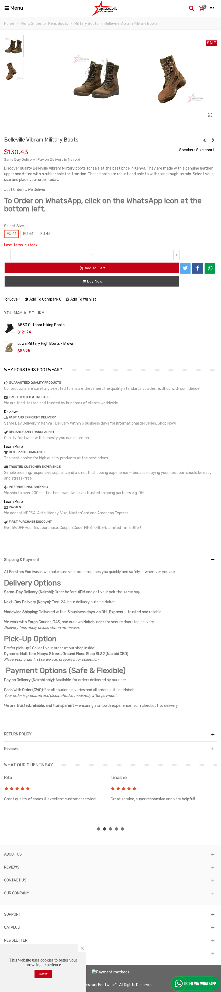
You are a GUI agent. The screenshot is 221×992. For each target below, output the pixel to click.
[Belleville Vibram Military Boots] (210, 115)
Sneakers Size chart (196, 150)
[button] (98, 829)
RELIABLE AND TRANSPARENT (31, 432)
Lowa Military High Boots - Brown (46, 343)
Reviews (11, 412)
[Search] (191, 8)
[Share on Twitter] (185, 268)
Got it (43, 974)
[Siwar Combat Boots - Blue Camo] (213, 140)
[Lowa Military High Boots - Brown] (9, 347)
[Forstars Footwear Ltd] (104, 8)
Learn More (13, 447)
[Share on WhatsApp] (210, 268)
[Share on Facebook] (197, 268)
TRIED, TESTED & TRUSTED (29, 397)
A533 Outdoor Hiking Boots (41, 325)
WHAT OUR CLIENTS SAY (28, 764)
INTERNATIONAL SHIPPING (28, 487)
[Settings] (212, 8)
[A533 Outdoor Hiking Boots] (9, 328)
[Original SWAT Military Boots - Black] (204, 140)
